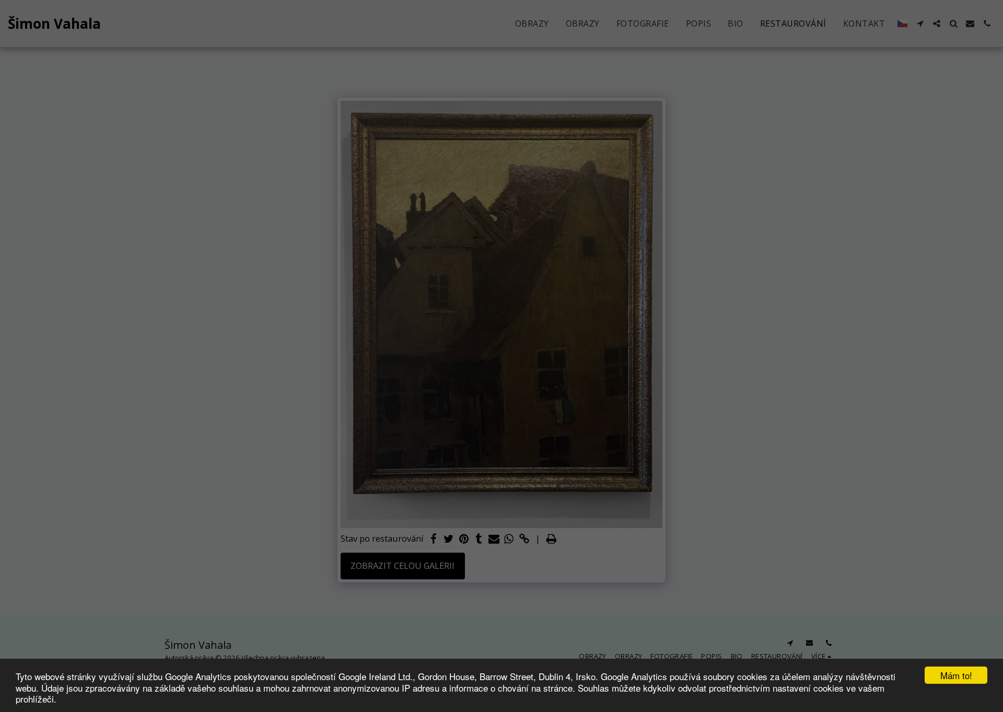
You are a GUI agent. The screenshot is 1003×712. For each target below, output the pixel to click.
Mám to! (956, 675)
